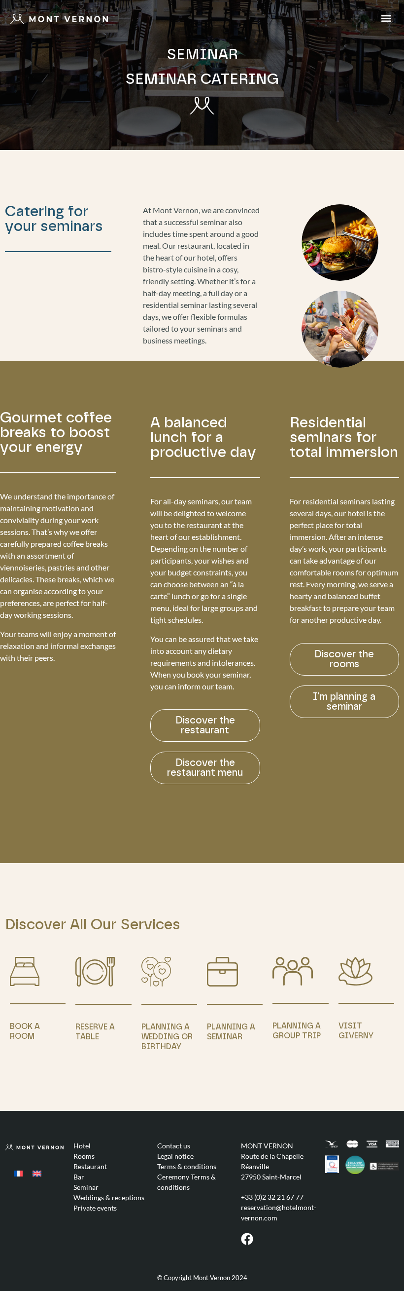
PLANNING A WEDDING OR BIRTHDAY (167, 1037)
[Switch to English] (37, 1172)
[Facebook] (247, 1239)
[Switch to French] (18, 1172)
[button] (386, 18)
